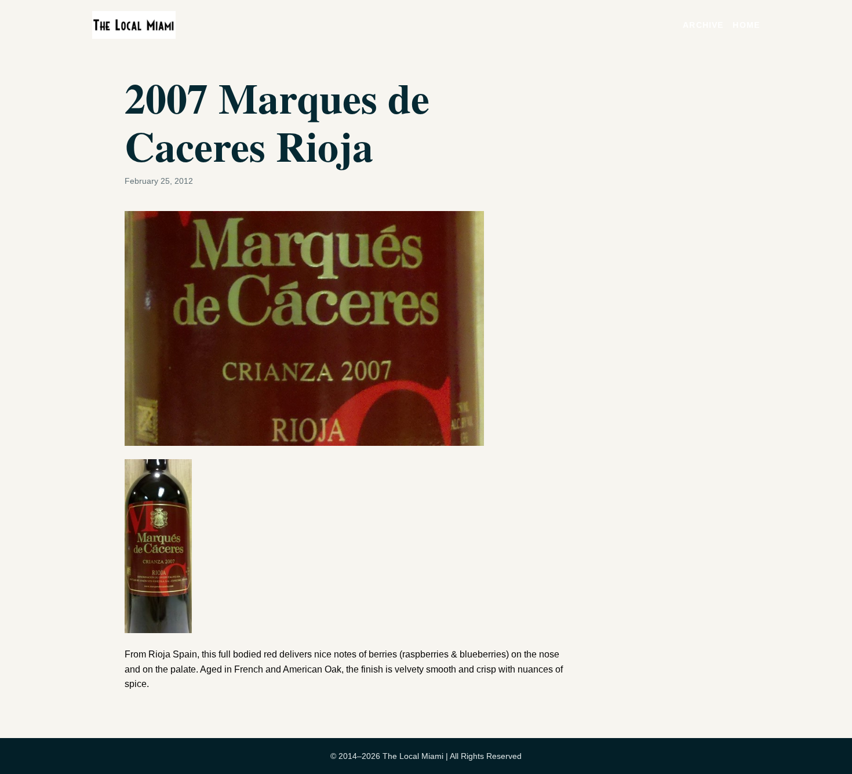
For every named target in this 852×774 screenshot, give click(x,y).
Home (746, 25)
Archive (703, 25)
